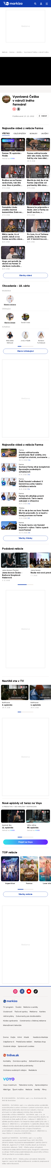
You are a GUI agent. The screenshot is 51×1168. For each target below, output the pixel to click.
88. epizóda (32, 828)
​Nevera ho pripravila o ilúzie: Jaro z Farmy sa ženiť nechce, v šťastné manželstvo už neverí (38, 210)
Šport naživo (18, 1089)
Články (21, 508)
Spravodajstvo (41, 1085)
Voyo (12, 158)
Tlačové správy (21, 1012)
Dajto (13, 1037)
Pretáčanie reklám (24, 1042)
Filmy (44, 1089)
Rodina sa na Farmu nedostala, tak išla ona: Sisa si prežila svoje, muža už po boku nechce (11, 183)
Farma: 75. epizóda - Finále (12, 154)
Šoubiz (18, 1007)
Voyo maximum (10, 1085)
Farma (11, 52)
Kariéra (42, 1012)
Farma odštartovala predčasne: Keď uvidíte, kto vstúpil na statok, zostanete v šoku (34, 455)
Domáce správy (20, 1061)
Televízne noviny (26, 1085)
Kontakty (7, 1061)
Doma (5, 1037)
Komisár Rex (7, 825)
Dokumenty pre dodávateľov (28, 1016)
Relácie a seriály (30, 1007)
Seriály (37, 1089)
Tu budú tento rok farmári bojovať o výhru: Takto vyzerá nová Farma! (33, 527)
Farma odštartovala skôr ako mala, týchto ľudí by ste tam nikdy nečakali (38, 156)
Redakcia (33, 1070)
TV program (8, 1007)
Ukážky (19, 52)
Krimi (20, 1037)
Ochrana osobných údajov (15, 1070)
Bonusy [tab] (33, 133)
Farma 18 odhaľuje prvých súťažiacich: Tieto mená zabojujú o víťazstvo (31, 498)
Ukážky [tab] (45, 133)
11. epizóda (7, 828)
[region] (25, 135)
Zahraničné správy (37, 1061)
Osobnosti (7, 1012)
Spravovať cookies (26, 1046)
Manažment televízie (12, 1025)
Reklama (33, 1012)
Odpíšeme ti (8, 1042)
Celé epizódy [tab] (19, 133)
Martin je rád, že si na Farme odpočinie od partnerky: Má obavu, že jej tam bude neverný (37, 183)
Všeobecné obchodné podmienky (18, 1066)
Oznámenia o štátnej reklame (33, 1021)
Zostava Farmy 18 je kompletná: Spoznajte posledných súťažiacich (34, 469)
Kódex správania (10, 1021)
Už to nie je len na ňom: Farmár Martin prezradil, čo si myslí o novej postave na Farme (34, 513)
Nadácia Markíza (40, 1037)
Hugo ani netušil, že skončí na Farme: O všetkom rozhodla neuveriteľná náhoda (12, 264)
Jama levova (35, 570)
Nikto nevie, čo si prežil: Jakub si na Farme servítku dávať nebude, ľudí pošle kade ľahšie (12, 237)
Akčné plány (8, 1016)
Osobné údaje (9, 1046)
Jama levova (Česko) (10, 570)
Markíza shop (40, 1042)
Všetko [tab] (6, 133)
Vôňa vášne (31, 825)
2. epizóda (7, 705)
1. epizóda (36, 705)
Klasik (26, 1037)
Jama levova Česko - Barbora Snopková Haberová (12, 575)
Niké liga (6, 1089)
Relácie (4, 52)
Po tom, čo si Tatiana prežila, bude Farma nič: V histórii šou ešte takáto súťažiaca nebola (38, 237)
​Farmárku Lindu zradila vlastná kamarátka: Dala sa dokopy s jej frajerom (12, 210)
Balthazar (6, 702)
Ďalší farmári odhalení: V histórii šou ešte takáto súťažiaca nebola (31, 484)
